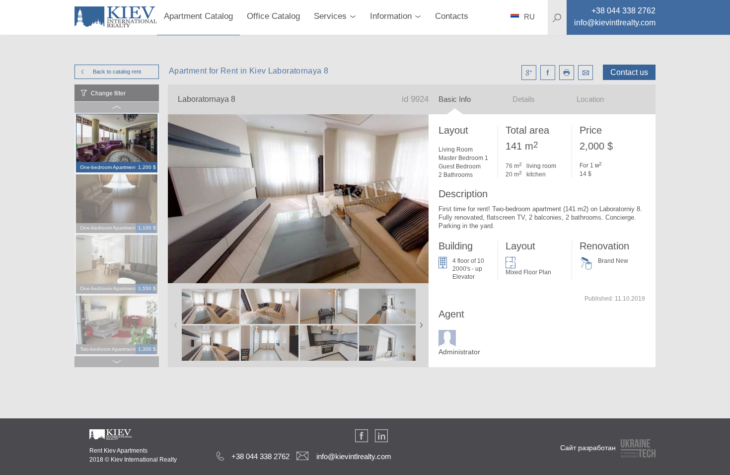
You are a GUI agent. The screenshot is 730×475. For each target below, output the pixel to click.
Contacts (451, 16)
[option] (116, 143)
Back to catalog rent (117, 72)
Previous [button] (174, 322)
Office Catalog (273, 16)
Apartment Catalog (198, 16)
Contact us (629, 72)
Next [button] (419, 322)
